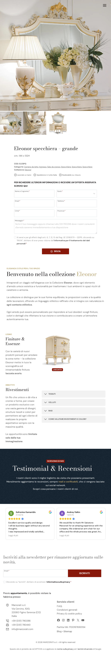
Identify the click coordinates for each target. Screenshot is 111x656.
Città (17, 211)
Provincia (61, 211)
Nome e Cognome (22, 191)
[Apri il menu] (104, 5)
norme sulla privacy (65, 649)
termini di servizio (85, 649)
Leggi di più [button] (13, 535)
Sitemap (67, 631)
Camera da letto (31, 167)
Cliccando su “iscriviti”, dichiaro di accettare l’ (38, 582)
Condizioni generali (67, 609)
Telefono (61, 201)
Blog (59, 631)
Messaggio (19, 220)
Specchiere (66, 167)
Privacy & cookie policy (69, 613)
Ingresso (42, 167)
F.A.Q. (59, 606)
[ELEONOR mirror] (55, 55)
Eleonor (28, 170)
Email (17, 201)
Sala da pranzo (53, 167)
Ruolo (60, 191)
